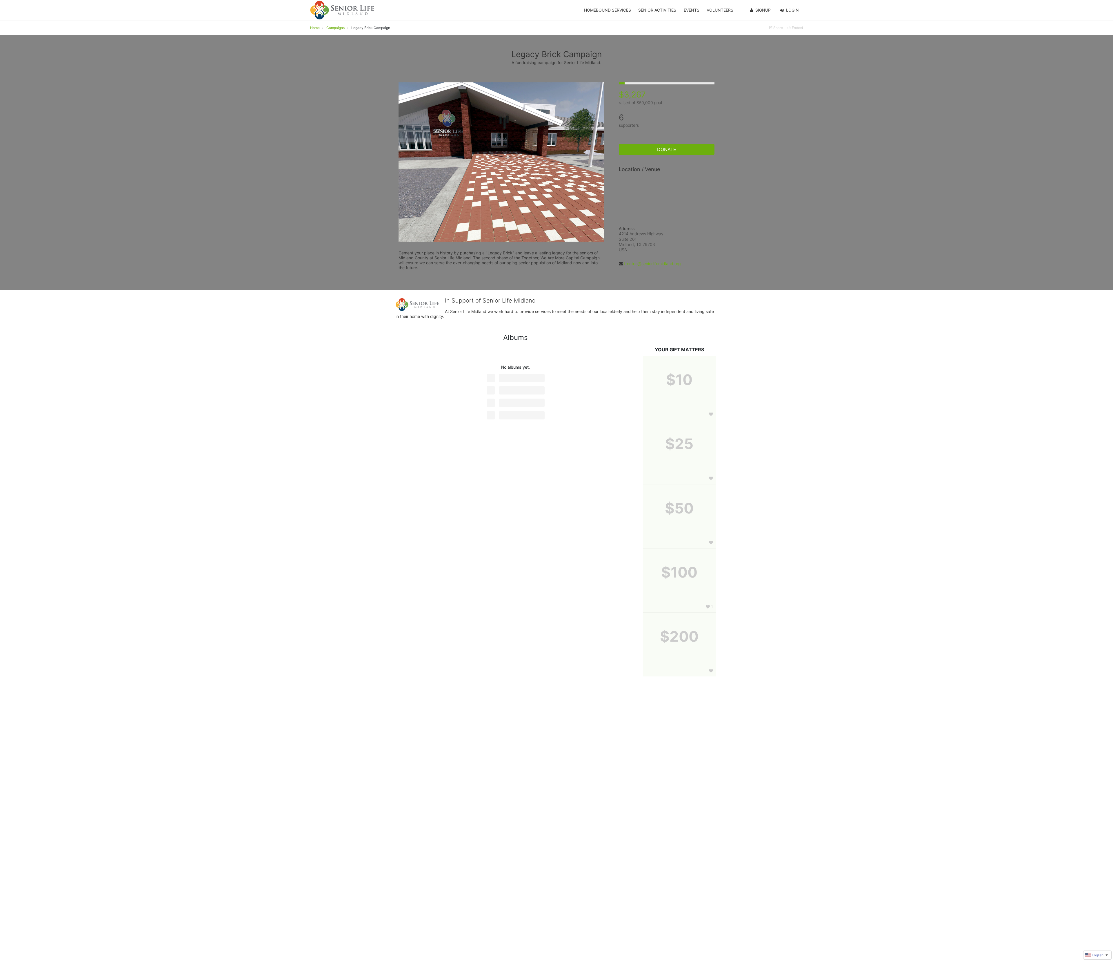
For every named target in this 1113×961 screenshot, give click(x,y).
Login (792, 10)
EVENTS (691, 10)
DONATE (666, 149)
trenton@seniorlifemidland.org (652, 263)
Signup (763, 10)
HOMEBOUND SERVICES (607, 10)
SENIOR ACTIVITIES (657, 10)
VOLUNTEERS (720, 10)
